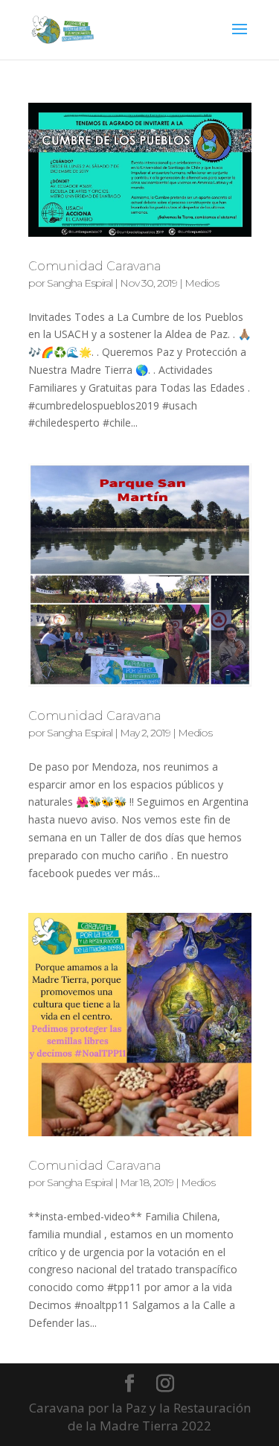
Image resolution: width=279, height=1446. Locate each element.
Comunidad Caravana (94, 266)
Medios (202, 283)
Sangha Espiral (79, 283)
